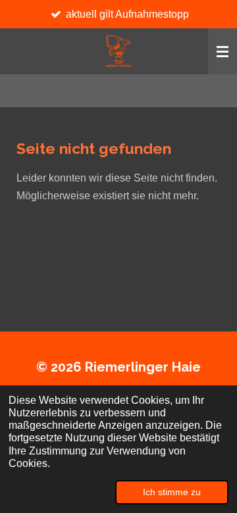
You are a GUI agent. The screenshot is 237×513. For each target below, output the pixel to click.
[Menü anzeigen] (222, 51)
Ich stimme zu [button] (172, 492)
